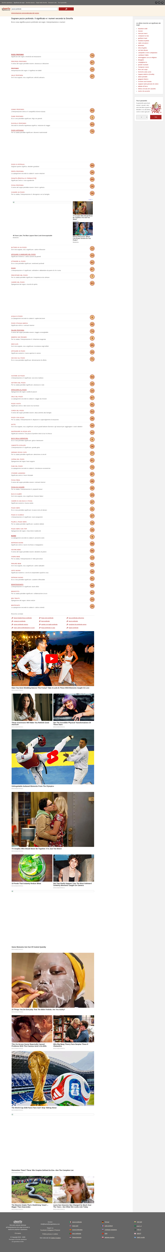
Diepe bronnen (76, 1237)
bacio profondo (73, 621)
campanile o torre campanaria (147, 52)
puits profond (109, 1226)
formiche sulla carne (144, 72)
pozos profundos (77, 1229)
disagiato (141, 60)
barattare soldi (142, 28)
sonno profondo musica (21, 624)
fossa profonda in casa (48, 627)
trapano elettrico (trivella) (146, 74)
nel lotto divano (143, 50)
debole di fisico (143, 86)
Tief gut (107, 1222)
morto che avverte (144, 91)
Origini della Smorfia (41, 2)
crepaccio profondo (19, 621)
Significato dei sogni (19, 2)
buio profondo (45, 621)
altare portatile (142, 77)
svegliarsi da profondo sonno (77, 624)
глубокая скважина (111, 1229)
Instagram (51, 1230)
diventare (141, 45)
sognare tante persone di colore (148, 84)
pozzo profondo (77, 1222)
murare (140, 31)
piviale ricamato (143, 65)
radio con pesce (143, 43)
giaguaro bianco (143, 79)
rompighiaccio (142, 62)
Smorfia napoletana (7, 2)
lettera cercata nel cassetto (147, 89)
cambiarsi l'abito (143, 55)
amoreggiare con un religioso (147, 57)
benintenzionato (17, 584)
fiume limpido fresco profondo (23, 618)
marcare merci (142, 33)
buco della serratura (19, 438)
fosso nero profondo (47, 618)
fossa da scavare (17, 487)
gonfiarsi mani (142, 38)
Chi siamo (18, 1233)
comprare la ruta (143, 36)
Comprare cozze (143, 67)
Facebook (43, 1230)
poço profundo (76, 1233)
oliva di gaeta (142, 48)
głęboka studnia (109, 1237)
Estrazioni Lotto (52, 2)
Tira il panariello (62, 2)
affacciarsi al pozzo (19, 389)
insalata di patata (143, 40)
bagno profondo (73, 627)
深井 (106, 1233)
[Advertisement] (53, 38)
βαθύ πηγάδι (141, 1237)
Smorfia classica (30, 2)
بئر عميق (139, 1226)
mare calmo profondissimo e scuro (24, 627)
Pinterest (57, 1230)
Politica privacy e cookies (50, 1234)
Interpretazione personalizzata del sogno (25, 13)
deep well (75, 1226)
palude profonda (17, 330)
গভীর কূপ (139, 1229)
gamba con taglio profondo (49, 624)
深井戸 (139, 1233)
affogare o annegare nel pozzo (23, 254)
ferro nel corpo (142, 69)
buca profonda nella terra (76, 618)
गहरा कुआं (139, 1222)
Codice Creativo (56, 1238)
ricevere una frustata (144, 81)
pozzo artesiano (17, 130)
